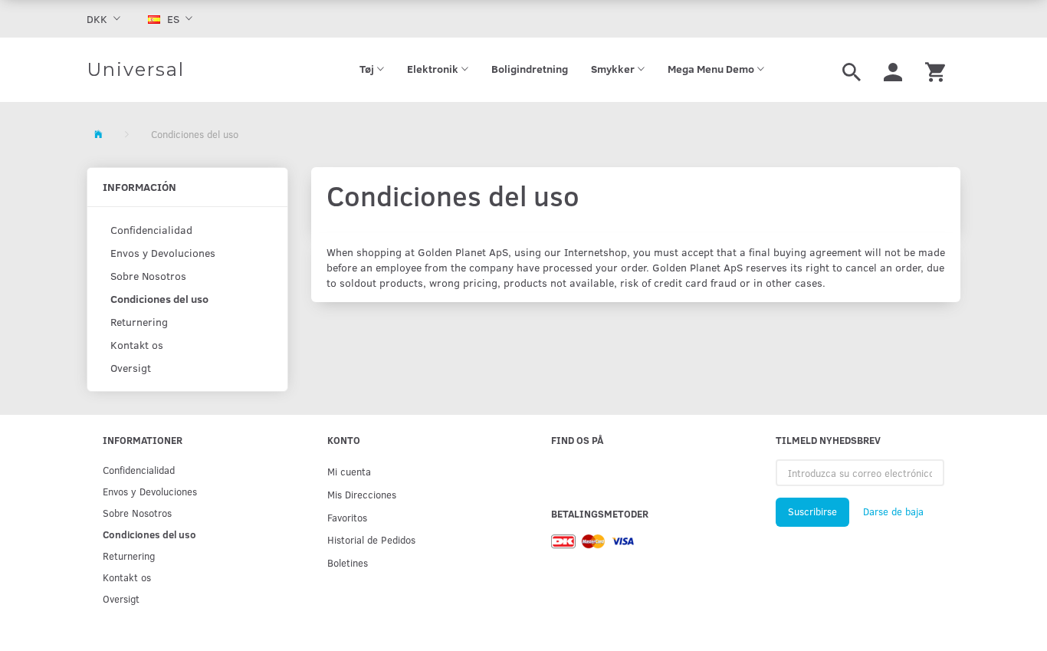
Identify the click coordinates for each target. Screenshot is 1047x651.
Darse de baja (893, 511)
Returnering (139, 321)
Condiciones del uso (159, 298)
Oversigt (130, 367)
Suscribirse (812, 511)
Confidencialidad (151, 229)
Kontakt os (136, 344)
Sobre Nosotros (148, 275)
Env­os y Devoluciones (162, 252)
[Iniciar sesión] (893, 70)
